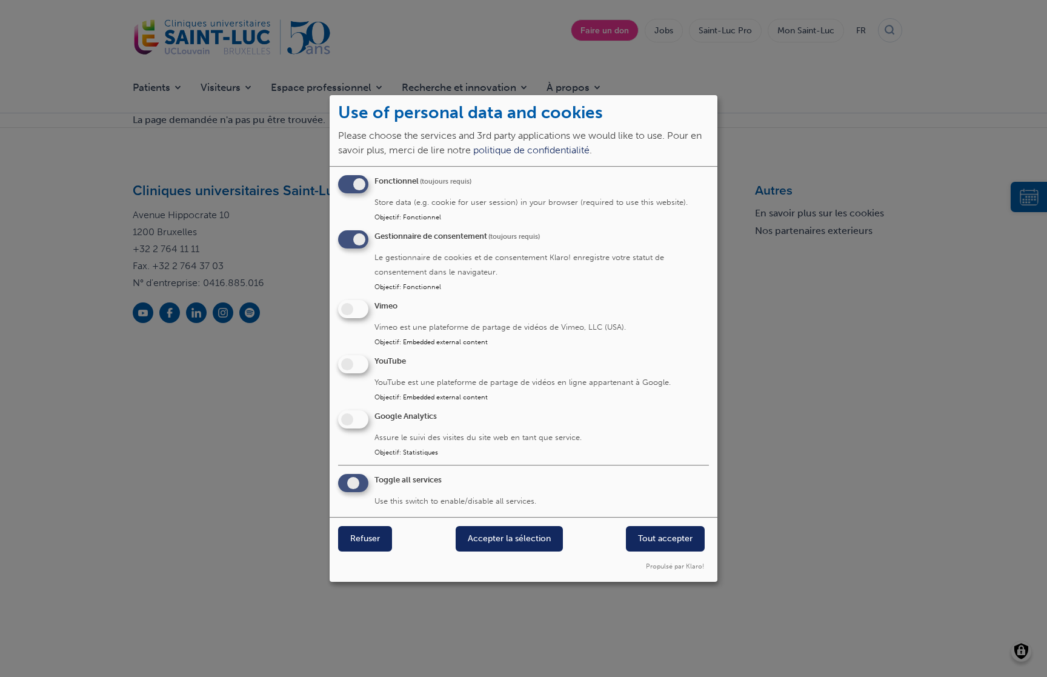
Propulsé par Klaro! (675, 566)
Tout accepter (665, 539)
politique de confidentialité (531, 150)
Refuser (365, 539)
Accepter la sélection (509, 539)
